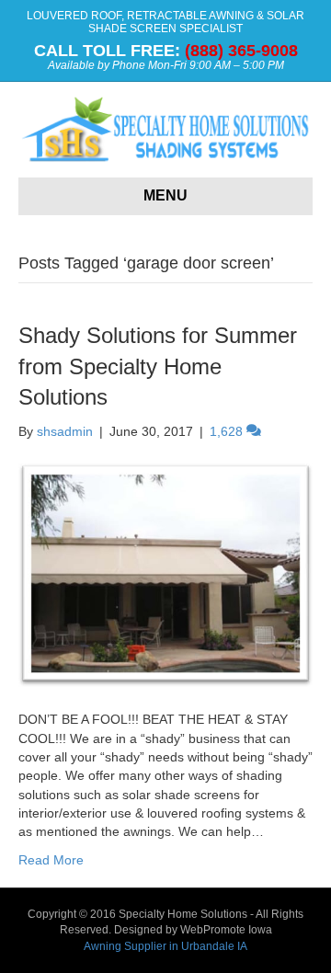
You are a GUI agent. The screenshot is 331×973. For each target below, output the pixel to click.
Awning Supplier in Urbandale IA (165, 946)
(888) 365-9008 (241, 50)
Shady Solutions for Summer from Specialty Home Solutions (157, 366)
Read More (51, 860)
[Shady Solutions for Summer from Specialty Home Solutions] (165, 574)
